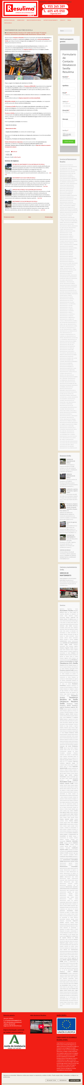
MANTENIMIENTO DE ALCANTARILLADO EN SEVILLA (24, 201)
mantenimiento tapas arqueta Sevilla (69, 897)
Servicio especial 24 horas (73, 954)
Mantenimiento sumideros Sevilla (69, 895)
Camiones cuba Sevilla (66, 625)
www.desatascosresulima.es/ (14, 1022)
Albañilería (62, 609)
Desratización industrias (73, 724)
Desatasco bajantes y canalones (66, 651)
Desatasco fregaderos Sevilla (66, 658)
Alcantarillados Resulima (12, 32)
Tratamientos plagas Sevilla (68, 983)
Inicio (29, 217)
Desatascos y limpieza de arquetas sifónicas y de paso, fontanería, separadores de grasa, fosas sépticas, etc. (69, 507)
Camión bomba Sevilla (67, 624)
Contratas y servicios (68, 639)
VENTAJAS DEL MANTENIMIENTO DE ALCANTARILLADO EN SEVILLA (28, 164)
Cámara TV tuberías (68, 619)
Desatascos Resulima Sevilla (69, 702)
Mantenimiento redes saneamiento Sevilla (69, 890)
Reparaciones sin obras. (11, 128)
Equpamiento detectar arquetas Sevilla (67, 741)
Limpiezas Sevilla (27, 49)
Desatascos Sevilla (11, 106)
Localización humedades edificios (70, 854)
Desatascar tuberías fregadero (72, 649)
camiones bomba (74, 624)
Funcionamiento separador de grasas (69, 751)
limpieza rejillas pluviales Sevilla (70, 817)
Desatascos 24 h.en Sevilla (66, 665)
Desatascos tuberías (65, 705)
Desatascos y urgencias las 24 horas (70, 719)
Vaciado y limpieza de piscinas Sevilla (67, 992)
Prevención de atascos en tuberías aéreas (69, 912)
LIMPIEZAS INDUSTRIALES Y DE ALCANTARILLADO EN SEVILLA (27, 189)
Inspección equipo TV (36, 32)
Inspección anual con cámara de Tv (70, 758)
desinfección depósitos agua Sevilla (70, 722)
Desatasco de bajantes (68, 654)
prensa (76, 909)
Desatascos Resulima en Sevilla (69, 698)
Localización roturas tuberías (66, 856)
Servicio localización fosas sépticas (67, 956)
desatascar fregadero (73, 646)
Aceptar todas (74, 1080)
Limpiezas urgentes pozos (65, 846)
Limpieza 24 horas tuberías (72, 773)
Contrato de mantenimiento (50, 20)
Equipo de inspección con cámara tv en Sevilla (69, 739)
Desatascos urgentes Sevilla (66, 714)
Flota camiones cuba (64, 744)
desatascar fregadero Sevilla (66, 647)
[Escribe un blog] (8, 154)
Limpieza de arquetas (67, 797)
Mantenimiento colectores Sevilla (37, 34)
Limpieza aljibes (75, 781)
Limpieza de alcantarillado (68, 792)
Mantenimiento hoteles (65, 878)
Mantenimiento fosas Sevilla (71, 876)
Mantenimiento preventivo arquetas (69, 883)
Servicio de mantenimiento (71, 949)
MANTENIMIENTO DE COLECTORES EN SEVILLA (23, 177)
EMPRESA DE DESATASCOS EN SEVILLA (71, 461)
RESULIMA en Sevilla (10, 101)
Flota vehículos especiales (73, 744)
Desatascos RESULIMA (30, 86)
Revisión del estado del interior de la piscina (69, 941)
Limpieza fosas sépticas (68, 810)
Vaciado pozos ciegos (73, 990)
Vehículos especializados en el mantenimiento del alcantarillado (69, 997)
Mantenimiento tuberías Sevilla (69, 898)
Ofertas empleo (8, 23)
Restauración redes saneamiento (66, 939)
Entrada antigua (49, 217)
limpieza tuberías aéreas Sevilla (66, 822)
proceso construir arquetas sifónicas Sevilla (69, 914)
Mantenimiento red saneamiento (70, 888)
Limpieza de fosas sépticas (68, 800)
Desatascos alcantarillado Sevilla (71, 668)
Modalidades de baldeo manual (66, 907)
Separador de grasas (73, 942)
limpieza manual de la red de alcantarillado (29, 98)
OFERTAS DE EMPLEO (65, 550)
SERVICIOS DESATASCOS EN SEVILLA (71, 476)
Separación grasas (64, 942)
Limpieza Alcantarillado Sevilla (69, 780)
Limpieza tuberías (73, 820)
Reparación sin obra (67, 934)
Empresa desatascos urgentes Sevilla (67, 734)
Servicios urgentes (71, 975)
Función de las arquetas (72, 749)
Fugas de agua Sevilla (68, 747)
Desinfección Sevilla (64, 724)
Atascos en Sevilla (69, 612)
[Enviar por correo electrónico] (6, 154)
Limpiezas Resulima (68, 842)
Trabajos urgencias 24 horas (68, 981)
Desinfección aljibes (64, 720)
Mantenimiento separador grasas (69, 893)
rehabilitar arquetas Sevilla (72, 919)
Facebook (14, 151)
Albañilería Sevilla (73, 609)
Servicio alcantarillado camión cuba (66, 944)
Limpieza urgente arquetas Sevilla (70, 825)
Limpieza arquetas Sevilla (66, 783)
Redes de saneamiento (64, 915)
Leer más (45, 186)
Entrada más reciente (9, 217)
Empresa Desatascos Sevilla (71, 732)
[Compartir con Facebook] (11, 154)
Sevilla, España (17, 157)
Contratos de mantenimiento (70, 642)
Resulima (76, 939)
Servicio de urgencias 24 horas (68, 953)
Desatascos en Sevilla (68, 690)
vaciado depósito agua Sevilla (65, 988)
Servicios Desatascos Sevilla (34, 20)
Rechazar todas (51, 1080)
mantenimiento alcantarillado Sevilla (19, 34)
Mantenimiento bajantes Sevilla (69, 863)
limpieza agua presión (66, 775)
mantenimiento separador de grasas (69, 892)
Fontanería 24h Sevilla (65, 746)
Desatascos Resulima (9, 20)
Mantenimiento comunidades (69, 866)
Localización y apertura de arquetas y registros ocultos (72, 490)
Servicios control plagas (73, 963)
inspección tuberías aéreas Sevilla (66, 764)
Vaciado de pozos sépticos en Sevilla (70, 986)
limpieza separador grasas (66, 819)
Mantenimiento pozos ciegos (71, 881)
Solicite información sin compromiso (14, 142)
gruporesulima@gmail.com (14, 1020)
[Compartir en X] (9, 154)
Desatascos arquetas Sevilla (66, 670)
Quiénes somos (20, 20)
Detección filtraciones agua (65, 727)
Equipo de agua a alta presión (72, 737)
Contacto (62, 20)
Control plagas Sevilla (66, 644)
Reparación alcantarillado (65, 920)
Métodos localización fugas (73, 905)
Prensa (69, 20)
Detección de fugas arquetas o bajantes (69, 725)
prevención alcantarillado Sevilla (69, 910)
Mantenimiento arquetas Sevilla (70, 861)
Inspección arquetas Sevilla (66, 759)
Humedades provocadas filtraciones (69, 753)
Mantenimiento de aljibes (65, 868)
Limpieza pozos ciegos (68, 814)
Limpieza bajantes (70, 786)
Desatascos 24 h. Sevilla (24, 32)
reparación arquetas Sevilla (71, 922)
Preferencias (63, 1080)
